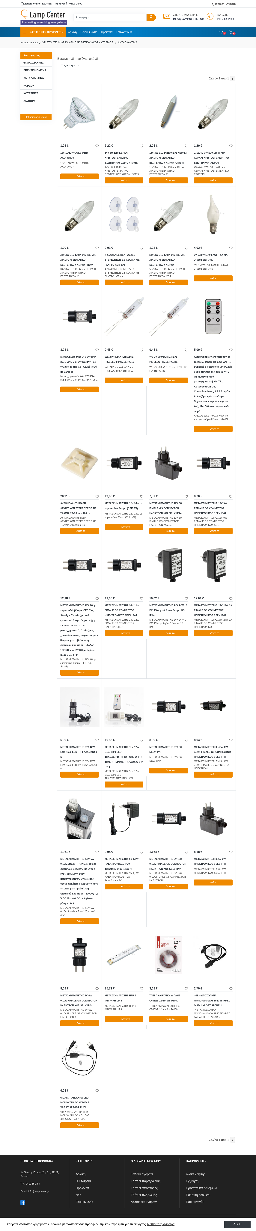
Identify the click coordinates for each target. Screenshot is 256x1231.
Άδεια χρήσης (195, 1174)
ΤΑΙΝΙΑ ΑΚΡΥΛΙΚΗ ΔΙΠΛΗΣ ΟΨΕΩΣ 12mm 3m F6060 (164, 998)
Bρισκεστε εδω (29, 42)
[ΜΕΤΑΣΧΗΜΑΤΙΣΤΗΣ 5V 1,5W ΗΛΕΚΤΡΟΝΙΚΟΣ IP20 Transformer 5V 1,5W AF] (124, 819)
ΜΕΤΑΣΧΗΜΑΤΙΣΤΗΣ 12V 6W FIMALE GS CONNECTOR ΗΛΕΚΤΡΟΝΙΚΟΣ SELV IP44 (165, 508)
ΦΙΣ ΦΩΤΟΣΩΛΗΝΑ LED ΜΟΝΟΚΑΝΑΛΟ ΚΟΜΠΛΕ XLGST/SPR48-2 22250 (74, 1102)
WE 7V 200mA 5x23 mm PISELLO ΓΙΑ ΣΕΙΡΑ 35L (163, 359)
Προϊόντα (107, 32)
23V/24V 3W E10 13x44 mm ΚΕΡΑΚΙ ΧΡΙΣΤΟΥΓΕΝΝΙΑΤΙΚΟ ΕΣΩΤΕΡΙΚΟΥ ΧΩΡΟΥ (211, 157)
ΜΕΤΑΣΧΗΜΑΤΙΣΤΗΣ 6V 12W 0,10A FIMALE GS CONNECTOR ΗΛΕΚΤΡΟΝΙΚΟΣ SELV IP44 (167, 864)
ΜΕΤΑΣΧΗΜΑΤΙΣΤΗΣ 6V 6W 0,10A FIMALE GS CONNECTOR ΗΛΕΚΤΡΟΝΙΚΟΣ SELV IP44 (78, 1000)
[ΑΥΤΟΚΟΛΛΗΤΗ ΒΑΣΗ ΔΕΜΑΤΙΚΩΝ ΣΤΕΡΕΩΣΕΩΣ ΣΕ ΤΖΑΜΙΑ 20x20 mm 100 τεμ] (79, 463)
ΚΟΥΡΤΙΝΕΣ (30, 93)
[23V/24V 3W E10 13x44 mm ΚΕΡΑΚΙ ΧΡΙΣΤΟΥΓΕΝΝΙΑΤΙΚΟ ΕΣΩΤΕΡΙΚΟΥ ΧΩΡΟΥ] (213, 112)
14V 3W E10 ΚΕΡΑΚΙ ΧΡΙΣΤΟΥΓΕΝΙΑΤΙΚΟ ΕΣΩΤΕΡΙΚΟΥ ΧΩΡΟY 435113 (121, 157)
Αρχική (72, 32)
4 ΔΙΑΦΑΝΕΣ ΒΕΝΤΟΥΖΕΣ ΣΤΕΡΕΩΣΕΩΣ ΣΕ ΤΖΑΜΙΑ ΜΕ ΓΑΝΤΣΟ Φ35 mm (122, 260)
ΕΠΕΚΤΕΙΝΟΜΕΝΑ (34, 70)
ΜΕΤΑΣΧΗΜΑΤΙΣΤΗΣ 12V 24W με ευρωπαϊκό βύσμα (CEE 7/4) (123, 506)
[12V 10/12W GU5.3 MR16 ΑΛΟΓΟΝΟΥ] (79, 112)
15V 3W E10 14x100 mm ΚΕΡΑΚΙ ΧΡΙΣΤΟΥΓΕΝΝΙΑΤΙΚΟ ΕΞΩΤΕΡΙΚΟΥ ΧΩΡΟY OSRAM (168, 157)
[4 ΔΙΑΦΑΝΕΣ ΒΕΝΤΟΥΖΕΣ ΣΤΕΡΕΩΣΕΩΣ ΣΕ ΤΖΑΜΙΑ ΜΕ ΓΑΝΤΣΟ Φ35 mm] (124, 214)
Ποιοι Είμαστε (88, 32)
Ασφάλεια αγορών (144, 1202)
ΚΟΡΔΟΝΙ (29, 85)
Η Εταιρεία (83, 1181)
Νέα (78, 1195)
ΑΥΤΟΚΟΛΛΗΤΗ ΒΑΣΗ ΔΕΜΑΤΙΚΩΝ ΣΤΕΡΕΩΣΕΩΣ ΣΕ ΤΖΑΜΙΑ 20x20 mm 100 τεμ (78, 508)
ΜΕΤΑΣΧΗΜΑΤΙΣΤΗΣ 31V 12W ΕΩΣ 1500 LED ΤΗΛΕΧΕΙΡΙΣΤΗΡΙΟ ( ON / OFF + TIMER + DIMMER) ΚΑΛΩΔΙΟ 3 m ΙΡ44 (124, 757)
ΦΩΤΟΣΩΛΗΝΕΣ (33, 62)
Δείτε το (80, 176)
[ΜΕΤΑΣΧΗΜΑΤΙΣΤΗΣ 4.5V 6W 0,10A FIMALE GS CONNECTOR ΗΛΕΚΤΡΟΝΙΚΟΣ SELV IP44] (213, 707)
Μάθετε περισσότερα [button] (160, 1224)
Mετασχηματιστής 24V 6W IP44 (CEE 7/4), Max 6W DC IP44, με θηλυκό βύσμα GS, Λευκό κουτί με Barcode (78, 364)
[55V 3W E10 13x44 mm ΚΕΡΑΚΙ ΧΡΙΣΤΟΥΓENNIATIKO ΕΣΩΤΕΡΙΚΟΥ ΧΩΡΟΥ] (168, 214)
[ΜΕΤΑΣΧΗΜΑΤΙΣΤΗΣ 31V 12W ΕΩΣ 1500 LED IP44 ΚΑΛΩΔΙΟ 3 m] (79, 707)
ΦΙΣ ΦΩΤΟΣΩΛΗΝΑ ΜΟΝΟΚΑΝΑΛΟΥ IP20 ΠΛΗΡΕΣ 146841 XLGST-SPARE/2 (212, 1000)
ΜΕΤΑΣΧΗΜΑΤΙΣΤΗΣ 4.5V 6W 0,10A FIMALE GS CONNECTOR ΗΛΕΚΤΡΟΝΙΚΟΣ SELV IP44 (212, 752)
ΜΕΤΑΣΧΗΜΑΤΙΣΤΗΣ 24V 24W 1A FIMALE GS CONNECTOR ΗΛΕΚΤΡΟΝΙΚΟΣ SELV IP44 (213, 610)
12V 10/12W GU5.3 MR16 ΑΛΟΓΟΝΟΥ (74, 155)
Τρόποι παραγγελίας (145, 1181)
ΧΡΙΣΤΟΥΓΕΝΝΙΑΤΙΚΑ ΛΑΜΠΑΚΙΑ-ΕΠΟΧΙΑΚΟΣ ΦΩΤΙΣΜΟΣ (77, 42)
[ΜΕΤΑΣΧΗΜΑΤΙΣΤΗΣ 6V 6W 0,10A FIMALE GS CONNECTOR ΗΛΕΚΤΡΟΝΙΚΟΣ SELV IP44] (79, 955)
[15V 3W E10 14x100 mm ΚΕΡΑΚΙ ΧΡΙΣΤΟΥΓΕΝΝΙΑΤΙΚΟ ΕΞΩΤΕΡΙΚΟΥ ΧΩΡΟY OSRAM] (168, 112)
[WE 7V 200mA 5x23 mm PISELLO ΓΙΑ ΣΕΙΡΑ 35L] (168, 316)
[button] (232, 32)
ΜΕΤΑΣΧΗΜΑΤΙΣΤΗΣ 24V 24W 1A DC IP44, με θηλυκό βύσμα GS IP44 (168, 610)
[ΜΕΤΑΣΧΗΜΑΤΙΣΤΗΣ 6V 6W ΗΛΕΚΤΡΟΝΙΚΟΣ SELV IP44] (213, 819)
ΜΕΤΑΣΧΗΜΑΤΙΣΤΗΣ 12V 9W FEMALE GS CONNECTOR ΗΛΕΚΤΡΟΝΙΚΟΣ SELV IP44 (210, 508)
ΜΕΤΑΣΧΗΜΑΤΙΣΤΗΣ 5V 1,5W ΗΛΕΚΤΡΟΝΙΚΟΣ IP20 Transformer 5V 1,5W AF (121, 864)
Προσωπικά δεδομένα (201, 1188)
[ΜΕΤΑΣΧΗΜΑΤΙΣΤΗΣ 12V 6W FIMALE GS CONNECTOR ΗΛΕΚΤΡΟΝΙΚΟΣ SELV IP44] (168, 463)
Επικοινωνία (124, 32)
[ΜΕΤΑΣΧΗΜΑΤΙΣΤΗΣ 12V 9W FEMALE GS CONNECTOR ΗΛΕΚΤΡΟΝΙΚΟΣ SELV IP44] (213, 463)
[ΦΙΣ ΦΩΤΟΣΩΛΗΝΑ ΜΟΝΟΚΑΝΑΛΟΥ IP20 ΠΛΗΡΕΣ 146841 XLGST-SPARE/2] (213, 955)
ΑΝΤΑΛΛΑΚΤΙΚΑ (127, 42)
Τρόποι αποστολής (144, 1188)
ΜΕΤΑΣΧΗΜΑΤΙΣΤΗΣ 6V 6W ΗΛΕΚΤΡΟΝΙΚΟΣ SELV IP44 (210, 861)
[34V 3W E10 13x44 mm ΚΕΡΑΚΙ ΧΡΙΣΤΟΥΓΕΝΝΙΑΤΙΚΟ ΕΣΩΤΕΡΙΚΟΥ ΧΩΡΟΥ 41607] (79, 214)
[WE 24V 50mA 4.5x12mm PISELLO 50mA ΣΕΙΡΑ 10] (124, 316)
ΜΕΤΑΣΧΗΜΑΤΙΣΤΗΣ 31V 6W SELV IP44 (165, 749)
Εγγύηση (192, 1181)
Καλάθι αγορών (142, 1174)
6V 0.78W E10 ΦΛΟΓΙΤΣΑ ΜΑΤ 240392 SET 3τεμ (211, 257)
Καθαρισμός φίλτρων (36, 117)
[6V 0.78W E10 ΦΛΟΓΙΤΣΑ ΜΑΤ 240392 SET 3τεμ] (213, 214)
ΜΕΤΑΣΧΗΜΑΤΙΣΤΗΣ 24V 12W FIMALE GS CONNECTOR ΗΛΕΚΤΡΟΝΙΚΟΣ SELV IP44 (122, 610)
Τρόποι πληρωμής (144, 1195)
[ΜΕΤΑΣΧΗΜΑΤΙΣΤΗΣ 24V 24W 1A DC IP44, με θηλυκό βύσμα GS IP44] (168, 565)
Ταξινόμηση (68, 65)
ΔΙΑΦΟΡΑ (29, 100)
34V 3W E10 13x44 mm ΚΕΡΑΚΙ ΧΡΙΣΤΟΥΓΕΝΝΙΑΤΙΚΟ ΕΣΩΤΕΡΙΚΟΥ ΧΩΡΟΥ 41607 (78, 260)
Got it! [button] (238, 1224)
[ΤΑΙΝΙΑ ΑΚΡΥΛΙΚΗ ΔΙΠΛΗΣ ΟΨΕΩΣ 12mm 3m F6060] (168, 955)
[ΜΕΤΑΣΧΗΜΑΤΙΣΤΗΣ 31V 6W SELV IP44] (168, 707)
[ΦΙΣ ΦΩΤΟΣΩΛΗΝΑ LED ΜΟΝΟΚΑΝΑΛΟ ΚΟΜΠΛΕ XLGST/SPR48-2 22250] (79, 1057)
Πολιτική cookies (198, 1195)
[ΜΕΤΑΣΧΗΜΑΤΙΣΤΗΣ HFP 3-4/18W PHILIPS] (124, 955)
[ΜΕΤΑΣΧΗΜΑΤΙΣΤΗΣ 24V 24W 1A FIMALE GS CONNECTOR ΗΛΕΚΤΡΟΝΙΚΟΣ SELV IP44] (213, 565)
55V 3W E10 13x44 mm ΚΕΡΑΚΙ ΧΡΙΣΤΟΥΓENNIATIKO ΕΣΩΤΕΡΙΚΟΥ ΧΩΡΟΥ (167, 260)
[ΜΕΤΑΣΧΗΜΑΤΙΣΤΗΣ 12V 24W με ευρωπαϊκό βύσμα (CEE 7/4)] (124, 463)
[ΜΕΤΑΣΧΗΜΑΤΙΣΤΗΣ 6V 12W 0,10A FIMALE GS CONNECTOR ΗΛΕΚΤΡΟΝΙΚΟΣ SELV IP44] (168, 819)
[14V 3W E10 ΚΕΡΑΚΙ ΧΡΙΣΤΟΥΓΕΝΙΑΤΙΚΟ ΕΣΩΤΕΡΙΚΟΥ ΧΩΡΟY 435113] (124, 112)
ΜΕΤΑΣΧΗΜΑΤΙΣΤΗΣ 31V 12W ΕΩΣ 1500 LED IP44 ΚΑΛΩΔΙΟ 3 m (78, 752)
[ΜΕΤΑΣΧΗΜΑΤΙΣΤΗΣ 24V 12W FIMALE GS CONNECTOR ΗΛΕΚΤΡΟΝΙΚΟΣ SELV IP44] (124, 565)
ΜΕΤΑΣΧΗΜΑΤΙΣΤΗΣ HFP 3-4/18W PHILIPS (121, 998)
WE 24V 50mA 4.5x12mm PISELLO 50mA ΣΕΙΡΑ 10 (119, 359)
